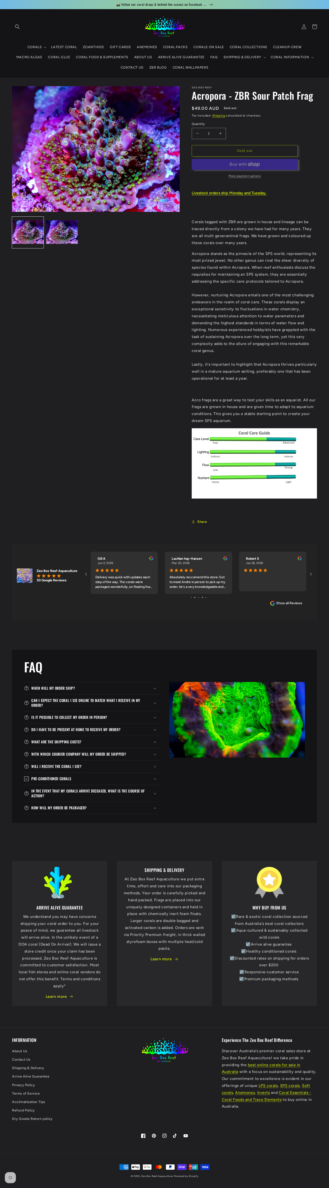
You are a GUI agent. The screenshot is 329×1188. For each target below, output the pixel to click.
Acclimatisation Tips (28, 1102)
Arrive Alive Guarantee (30, 1076)
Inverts (263, 1092)
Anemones (245, 1092)
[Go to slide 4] (202, 597)
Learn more (56, 996)
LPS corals (268, 1085)
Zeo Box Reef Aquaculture (157, 1176)
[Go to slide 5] (205, 597)
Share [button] (202, 522)
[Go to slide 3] (198, 597)
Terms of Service (26, 1093)
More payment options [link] (245, 176)
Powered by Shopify (186, 1176)
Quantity (198, 124)
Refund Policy (23, 1110)
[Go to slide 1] (191, 597)
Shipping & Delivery (28, 1068)
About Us (19, 1051)
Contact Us (21, 1060)
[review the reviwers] (151, 559)
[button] (17, 26)
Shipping (218, 115)
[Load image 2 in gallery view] (62, 232)
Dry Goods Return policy (32, 1119)
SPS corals (290, 1085)
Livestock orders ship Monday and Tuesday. (229, 193)
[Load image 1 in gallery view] (28, 232)
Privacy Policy (23, 1085)
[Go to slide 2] (194, 597)
